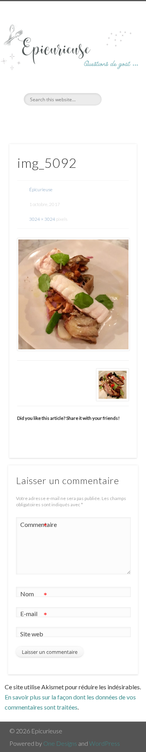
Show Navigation (118, 69)
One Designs (60, 743)
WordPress (104, 743)
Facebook (64, 119)
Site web (31, 634)
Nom (33, 595)
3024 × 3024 (42, 219)
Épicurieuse (41, 189)
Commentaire (33, 526)
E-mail (33, 615)
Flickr (80, 119)
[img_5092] (73, 294)
